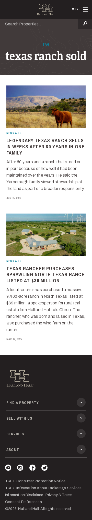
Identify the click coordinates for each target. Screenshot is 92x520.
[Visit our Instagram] (20, 468)
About (12, 449)
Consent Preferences (23, 502)
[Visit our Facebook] (32, 468)
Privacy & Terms (58, 495)
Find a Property (22, 402)
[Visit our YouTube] (8, 468)
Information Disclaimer (24, 495)
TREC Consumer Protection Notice (35, 481)
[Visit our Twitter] (44, 468)
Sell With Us (19, 418)
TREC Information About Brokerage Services (43, 488)
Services (15, 434)
